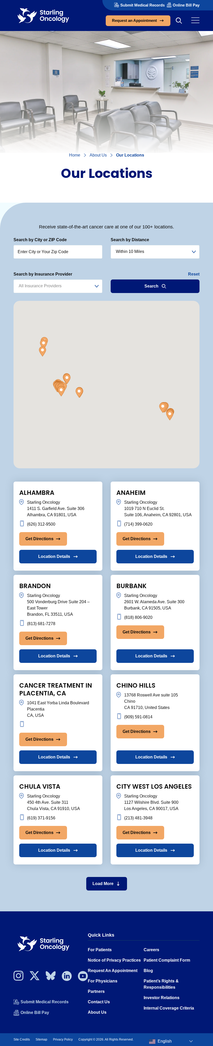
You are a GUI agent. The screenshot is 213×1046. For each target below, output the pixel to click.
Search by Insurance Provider (43, 274)
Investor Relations (161, 997)
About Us (98, 155)
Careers (151, 950)
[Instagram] (18, 977)
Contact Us (99, 1002)
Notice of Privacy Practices (114, 960)
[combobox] (155, 252)
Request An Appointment (112, 970)
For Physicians (102, 981)
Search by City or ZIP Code (40, 240)
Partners (96, 991)
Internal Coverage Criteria (169, 1008)
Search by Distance (130, 240)
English (164, 1041)
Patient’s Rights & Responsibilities (161, 984)
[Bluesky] (51, 977)
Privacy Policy (63, 1039)
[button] (61, 391)
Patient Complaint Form (167, 960)
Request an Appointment (134, 20)
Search (151, 286)
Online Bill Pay (186, 5)
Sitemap (41, 1039)
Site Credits (22, 1039)
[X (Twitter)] (34, 977)
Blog (148, 970)
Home (74, 155)
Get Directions (39, 539)
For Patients (100, 950)
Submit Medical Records (142, 5)
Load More (103, 883)
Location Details (54, 556)
